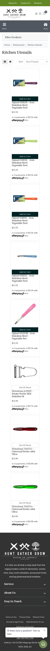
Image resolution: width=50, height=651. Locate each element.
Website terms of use (35, 622)
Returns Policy (38, 617)
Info (26, 120)
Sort (21, 61)
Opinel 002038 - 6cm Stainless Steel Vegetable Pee (23, 336)
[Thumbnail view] (5, 61)
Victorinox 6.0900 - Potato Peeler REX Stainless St (22, 394)
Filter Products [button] (13, 37)
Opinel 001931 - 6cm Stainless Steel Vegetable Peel (23, 220)
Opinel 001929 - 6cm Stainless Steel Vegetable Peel (23, 105)
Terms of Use (11, 617)
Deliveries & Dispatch (25, 627)
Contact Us (25, 3)
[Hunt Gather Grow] (15, 13)
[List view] (10, 61)
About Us (12, 3)
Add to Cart (25, 99)
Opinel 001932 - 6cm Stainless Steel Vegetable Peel (23, 278)
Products (38, 3)
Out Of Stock (25, 387)
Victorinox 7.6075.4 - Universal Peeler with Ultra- (23, 509)
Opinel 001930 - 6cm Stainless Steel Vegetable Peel (23, 163)
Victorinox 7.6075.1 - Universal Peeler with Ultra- (23, 451)
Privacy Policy (24, 617)
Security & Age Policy (14, 622)
